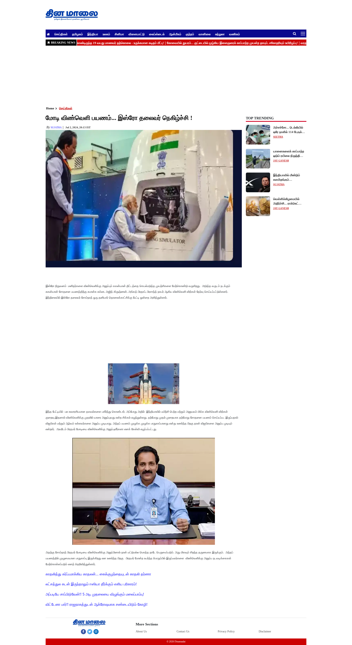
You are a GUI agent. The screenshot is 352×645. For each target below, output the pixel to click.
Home (50, 108)
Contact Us (183, 631)
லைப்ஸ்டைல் (157, 34)
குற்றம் (190, 34)
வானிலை (205, 34)
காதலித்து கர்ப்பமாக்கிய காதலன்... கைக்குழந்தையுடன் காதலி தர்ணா (98, 573)
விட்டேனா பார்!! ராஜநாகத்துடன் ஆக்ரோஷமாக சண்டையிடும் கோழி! (96, 604)
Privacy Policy (226, 631)
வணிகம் (234, 34)
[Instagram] (96, 631)
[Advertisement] (168, 75)
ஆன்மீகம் (175, 34)
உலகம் (106, 34)
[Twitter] (89, 631)
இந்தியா (92, 34)
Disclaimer (265, 631)
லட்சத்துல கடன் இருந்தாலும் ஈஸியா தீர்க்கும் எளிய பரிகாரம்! (91, 583)
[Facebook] (83, 631)
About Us (141, 631)
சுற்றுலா (220, 34)
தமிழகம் (77, 34)
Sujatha (56, 127)
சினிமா (119, 34)
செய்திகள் (61, 34)
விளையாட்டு (137, 34)
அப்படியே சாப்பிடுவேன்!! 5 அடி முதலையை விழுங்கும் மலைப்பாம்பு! (95, 594)
